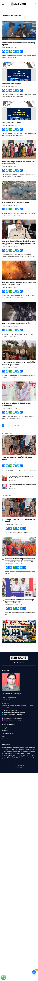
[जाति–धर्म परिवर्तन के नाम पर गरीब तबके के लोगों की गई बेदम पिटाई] (19, 30)
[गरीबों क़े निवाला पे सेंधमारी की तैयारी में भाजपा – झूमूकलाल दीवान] (19, 391)
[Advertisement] (19, 857)
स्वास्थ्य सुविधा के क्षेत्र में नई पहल (11, 84)
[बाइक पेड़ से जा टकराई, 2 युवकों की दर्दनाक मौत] (19, 311)
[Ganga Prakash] (20, 4)
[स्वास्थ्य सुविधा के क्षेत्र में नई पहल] (19, 71)
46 (15, 425)
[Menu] (3, 4)
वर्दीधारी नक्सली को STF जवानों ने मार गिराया (15, 202)
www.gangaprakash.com (16, 714)
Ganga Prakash (8, 765)
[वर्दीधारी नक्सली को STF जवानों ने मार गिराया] (19, 190)
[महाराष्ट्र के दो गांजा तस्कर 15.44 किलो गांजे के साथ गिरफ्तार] (19, 445)
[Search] (35, 4)
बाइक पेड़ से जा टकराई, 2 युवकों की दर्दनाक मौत (16, 323)
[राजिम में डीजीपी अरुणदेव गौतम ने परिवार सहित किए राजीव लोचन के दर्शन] (4, 486)
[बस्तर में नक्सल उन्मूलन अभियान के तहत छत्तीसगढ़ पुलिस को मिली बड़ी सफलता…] (19, 149)
